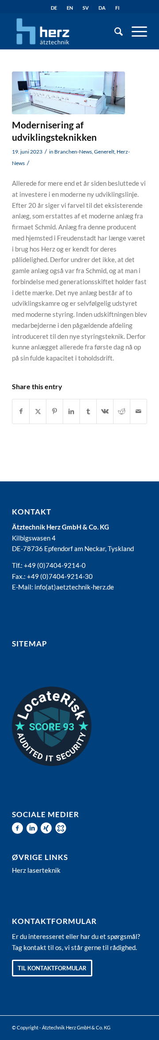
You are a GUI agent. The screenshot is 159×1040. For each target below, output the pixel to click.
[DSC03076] (68, 92)
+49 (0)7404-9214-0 (55, 565)
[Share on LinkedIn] (71, 411)
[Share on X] (38, 411)
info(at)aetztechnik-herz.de (74, 587)
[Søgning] (114, 31)
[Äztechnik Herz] (66, 31)
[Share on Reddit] (122, 411)
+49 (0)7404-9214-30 (60, 576)
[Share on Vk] (105, 411)
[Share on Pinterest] (54, 411)
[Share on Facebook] (20, 411)
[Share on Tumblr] (88, 411)
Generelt (104, 151)
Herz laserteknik (36, 870)
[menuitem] (114, 31)
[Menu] (135, 31)
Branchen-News (73, 151)
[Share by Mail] (138, 411)
